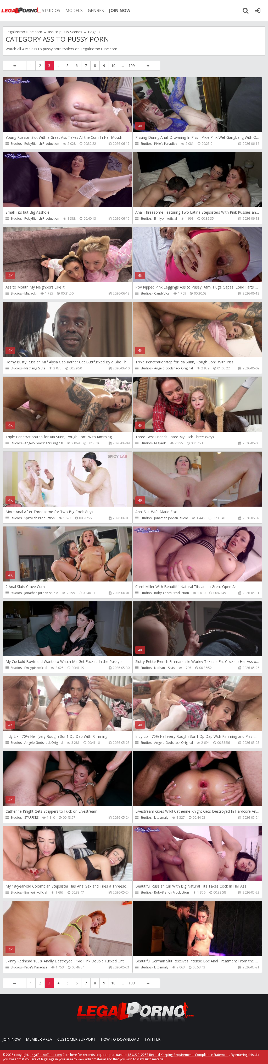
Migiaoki (30, 293)
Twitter (152, 1039)
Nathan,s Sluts (34, 368)
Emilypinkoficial (165, 218)
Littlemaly (161, 817)
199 (132, 65)
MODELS (74, 10)
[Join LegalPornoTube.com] (257, 10)
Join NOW (12, 1039)
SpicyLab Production (39, 518)
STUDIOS (51, 10)
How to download (120, 1039)
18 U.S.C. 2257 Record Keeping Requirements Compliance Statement (177, 1054)
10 (113, 65)
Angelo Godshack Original (173, 368)
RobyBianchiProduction (41, 143)
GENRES (96, 10)
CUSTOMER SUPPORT (76, 1039)
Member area (39, 1039)
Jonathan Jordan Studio (171, 518)
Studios (16, 143)
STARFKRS (31, 817)
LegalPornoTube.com (21, 10)
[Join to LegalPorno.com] (134, 1023)
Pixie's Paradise (165, 143)
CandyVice (162, 293)
